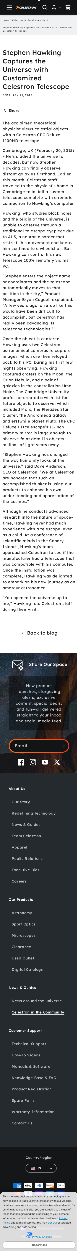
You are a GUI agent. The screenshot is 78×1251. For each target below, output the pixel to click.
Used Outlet (23, 987)
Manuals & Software (31, 1102)
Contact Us (22, 1158)
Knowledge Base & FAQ (34, 1113)
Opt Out (52, 1222)
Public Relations (27, 888)
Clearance (21, 976)
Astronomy (22, 942)
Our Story (21, 831)
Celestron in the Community (27, 1044)
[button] (9, 7)
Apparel (19, 876)
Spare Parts (23, 1136)
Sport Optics (24, 953)
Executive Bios (25, 899)
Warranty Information (33, 1147)
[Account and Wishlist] (53, 7)
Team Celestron (26, 865)
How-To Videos (26, 1090)
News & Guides (26, 854)
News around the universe (37, 1030)
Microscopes (24, 964)
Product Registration (32, 1124)
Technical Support (29, 1079)
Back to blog (40, 656)
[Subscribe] (59, 775)
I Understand (39, 1244)
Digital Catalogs (27, 998)
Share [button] (14, 110)
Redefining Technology (34, 842)
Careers (19, 910)
